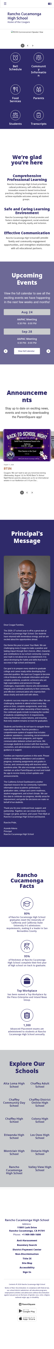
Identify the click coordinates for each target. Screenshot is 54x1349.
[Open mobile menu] (5, 4)
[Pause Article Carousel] (22, 493)
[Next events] (48, 351)
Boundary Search (27, 1244)
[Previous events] (6, 351)
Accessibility (27, 1267)
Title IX (27, 1258)
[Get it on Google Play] (27, 1311)
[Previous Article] (27, 492)
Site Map (27, 1263)
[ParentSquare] (27, 1304)
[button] (50, 4)
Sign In (27, 1272)
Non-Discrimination (27, 1253)
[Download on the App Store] (27, 1318)
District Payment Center (27, 1249)
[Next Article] (32, 492)
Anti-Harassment (27, 1240)
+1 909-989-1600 (31, 1234)
